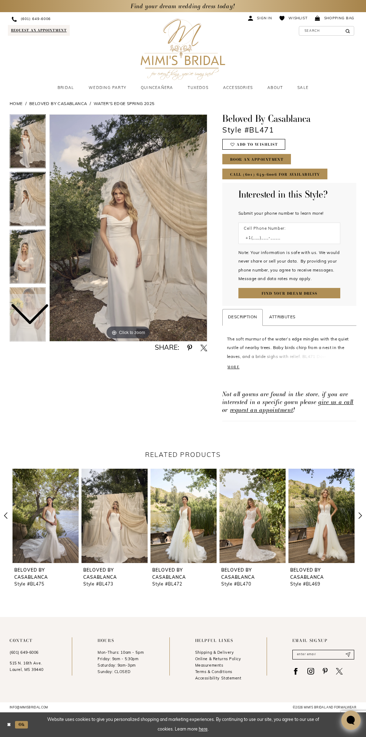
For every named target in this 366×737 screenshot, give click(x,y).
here (203, 729)
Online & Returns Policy (218, 659)
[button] (260, 18)
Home (16, 104)
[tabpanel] (128, 228)
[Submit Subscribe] (348, 654)
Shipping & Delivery (214, 653)
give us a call (335, 402)
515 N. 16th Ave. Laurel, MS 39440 (26, 667)
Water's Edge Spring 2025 (124, 104)
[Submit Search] (347, 31)
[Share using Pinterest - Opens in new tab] (189, 348)
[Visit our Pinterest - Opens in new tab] (325, 671)
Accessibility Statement (218, 679)
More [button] (233, 367)
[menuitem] (62, 19)
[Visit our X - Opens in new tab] (339, 671)
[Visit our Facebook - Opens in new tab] (295, 671)
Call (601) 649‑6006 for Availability (275, 174)
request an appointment (261, 409)
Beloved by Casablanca (58, 104)
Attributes (282, 317)
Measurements (209, 666)
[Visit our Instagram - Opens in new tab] (310, 671)
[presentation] (46, 516)
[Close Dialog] (9, 724)
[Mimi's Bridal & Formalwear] (182, 49)
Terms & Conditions (213, 672)
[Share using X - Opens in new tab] (204, 348)
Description (242, 317)
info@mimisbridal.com (29, 707)
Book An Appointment (256, 159)
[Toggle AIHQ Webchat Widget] (351, 720)
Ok (22, 724)
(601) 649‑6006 (24, 653)
